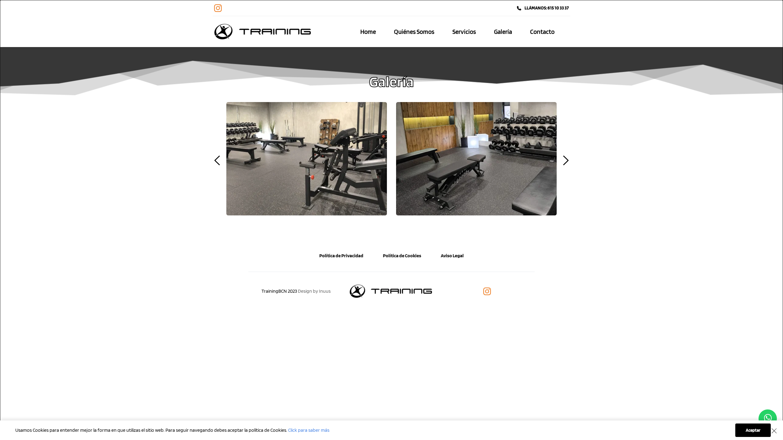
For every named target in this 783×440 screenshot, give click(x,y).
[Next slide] (565, 160)
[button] (774, 431)
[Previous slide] (217, 160)
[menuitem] (368, 31)
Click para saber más (308, 430)
